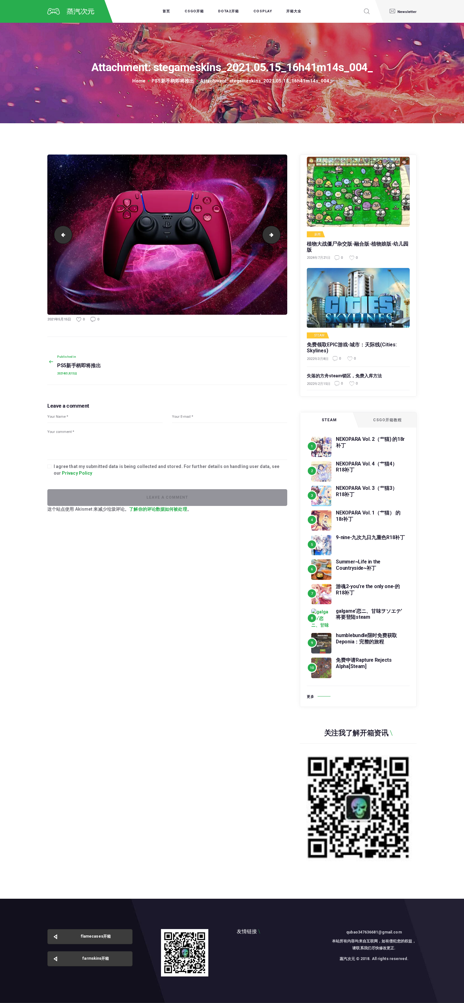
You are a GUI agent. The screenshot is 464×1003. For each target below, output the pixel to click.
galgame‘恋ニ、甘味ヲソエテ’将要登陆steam (369, 614)
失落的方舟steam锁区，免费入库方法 (344, 375)
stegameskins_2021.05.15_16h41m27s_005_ (278, 234)
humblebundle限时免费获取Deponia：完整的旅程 (366, 638)
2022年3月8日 (318, 359)
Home (139, 81)
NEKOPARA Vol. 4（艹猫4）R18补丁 (366, 467)
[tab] (329, 420)
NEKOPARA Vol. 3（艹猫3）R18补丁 (366, 491)
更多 (310, 697)
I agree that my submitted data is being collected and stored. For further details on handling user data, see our (167, 470)
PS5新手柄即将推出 (173, 81)
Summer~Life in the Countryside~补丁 (358, 565)
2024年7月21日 (318, 258)
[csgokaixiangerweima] (184, 952)
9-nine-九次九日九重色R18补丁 (370, 537)
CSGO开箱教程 (387, 420)
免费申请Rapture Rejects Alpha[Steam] (363, 663)
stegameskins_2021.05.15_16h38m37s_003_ (61, 234)
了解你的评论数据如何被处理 (158, 509)
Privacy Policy (77, 473)
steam (319, 335)
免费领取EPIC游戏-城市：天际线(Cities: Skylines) (352, 348)
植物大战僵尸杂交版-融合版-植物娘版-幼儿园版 (357, 247)
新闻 (317, 234)
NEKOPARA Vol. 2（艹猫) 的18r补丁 (370, 442)
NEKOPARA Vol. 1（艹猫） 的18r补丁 (368, 516)
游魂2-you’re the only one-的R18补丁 (368, 589)
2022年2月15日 (318, 384)
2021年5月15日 (59, 319)
